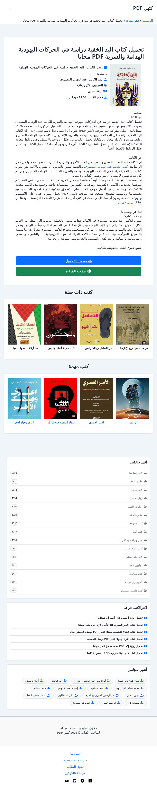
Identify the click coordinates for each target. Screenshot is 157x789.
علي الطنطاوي (66, 695)
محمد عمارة (40, 688)
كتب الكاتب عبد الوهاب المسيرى (106, 166)
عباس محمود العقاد (36, 695)
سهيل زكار (134, 702)
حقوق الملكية (75, 766)
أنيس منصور (133, 695)
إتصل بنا (75, 753)
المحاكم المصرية (82, 702)
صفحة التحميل (76, 260)
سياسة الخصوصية (75, 760)
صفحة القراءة (76, 271)
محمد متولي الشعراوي (128, 688)
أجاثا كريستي (32, 680)
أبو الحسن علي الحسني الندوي (90, 680)
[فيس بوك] (90, 781)
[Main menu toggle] (8, 8)
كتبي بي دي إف (127, 202)
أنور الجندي (57, 680)
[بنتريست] (74, 781)
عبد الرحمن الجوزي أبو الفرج (100, 695)
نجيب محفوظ (97, 688)
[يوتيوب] (67, 781)
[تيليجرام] (82, 781)
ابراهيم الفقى (109, 702)
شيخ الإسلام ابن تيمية (129, 680)
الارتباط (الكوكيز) (75, 773)
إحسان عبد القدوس (68, 688)
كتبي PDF (143, 8)
